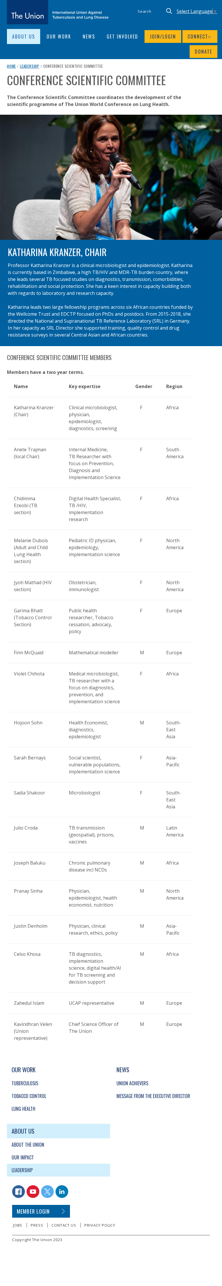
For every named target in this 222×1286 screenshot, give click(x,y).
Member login (33, 1211)
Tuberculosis (25, 1083)
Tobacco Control (29, 1096)
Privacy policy (99, 1225)
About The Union (28, 1144)
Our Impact (23, 1157)
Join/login (163, 36)
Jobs (17, 1225)
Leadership (29, 66)
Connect (198, 36)
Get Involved (122, 36)
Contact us (63, 1225)
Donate (203, 51)
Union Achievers (132, 1083)
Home (11, 66)
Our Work (59, 36)
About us (23, 36)
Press (37, 1225)
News (89, 36)
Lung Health (23, 1108)
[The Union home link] (58, 12)
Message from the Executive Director (153, 1096)
